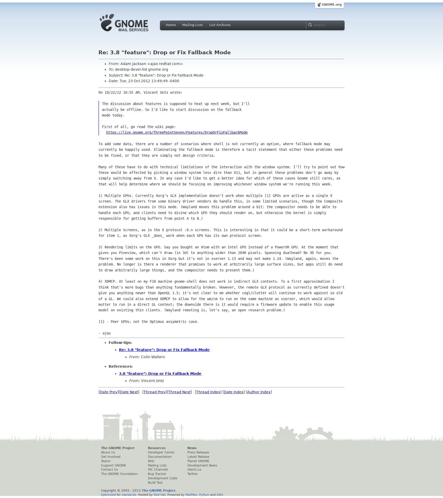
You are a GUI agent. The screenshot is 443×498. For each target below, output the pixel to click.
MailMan (191, 494)
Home (171, 25)
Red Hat (159, 494)
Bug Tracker (157, 474)
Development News (202, 465)
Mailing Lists (192, 25)
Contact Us (109, 469)
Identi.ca (194, 469)
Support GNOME (113, 465)
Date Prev (108, 392)
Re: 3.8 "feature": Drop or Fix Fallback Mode (164, 350)
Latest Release (198, 457)
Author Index (258, 392)
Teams (105, 461)
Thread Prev (155, 392)
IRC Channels (158, 469)
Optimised (108, 494)
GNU (220, 494)
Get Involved (110, 457)
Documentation (160, 457)
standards (129, 494)
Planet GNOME (198, 461)
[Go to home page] (132, 32)
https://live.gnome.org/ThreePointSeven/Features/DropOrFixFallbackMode (177, 132)
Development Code (162, 478)
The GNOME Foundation (119, 474)
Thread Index (208, 392)
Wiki (151, 461)
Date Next (129, 392)
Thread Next (179, 392)
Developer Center (161, 452)
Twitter (192, 474)
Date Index (234, 392)
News (192, 448)
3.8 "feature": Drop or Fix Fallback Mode (160, 374)
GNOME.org (332, 4)
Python (204, 494)
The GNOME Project (118, 448)
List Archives (220, 25)
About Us (108, 452)
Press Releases (198, 452)
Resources (157, 448)
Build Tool (155, 482)
